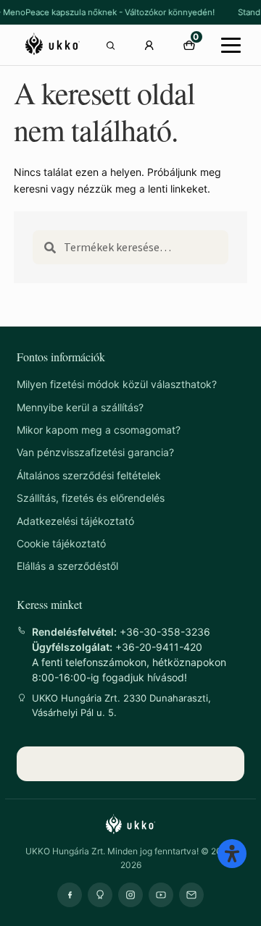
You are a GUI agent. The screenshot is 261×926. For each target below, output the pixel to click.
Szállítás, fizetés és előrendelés (91, 498)
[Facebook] (69, 895)
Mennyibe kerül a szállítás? (80, 407)
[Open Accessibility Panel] (232, 853)
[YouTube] (161, 895)
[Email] (191, 895)
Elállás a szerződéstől (67, 566)
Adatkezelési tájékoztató (75, 521)
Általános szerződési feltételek (89, 475)
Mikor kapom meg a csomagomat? (99, 430)
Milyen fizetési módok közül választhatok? (117, 384)
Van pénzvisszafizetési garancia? (95, 452)
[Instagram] (130, 895)
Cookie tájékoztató (61, 543)
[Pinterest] (100, 895)
